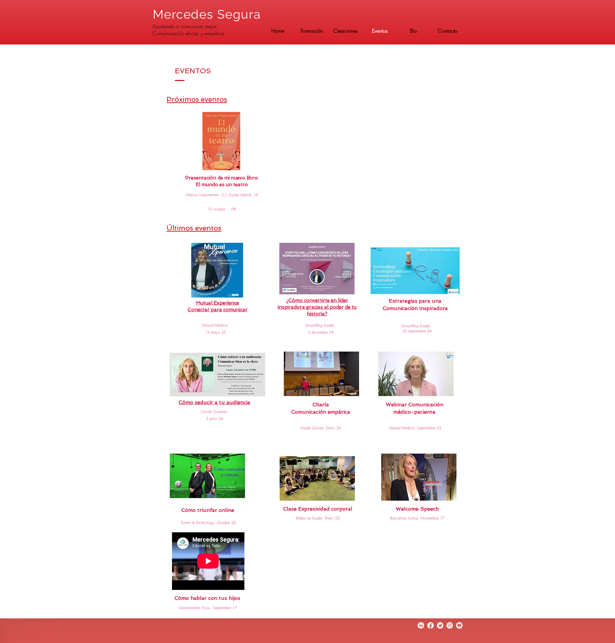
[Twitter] (440, 625)
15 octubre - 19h (221, 209)
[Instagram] (450, 625)
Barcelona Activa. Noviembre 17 (417, 518)
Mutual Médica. (215, 325)
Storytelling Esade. (320, 325)
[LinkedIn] (421, 625)
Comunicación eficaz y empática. (189, 33)
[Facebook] (430, 625)
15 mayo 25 (215, 332)
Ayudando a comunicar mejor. (184, 26)
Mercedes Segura (209, 14)
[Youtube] (459, 625)
